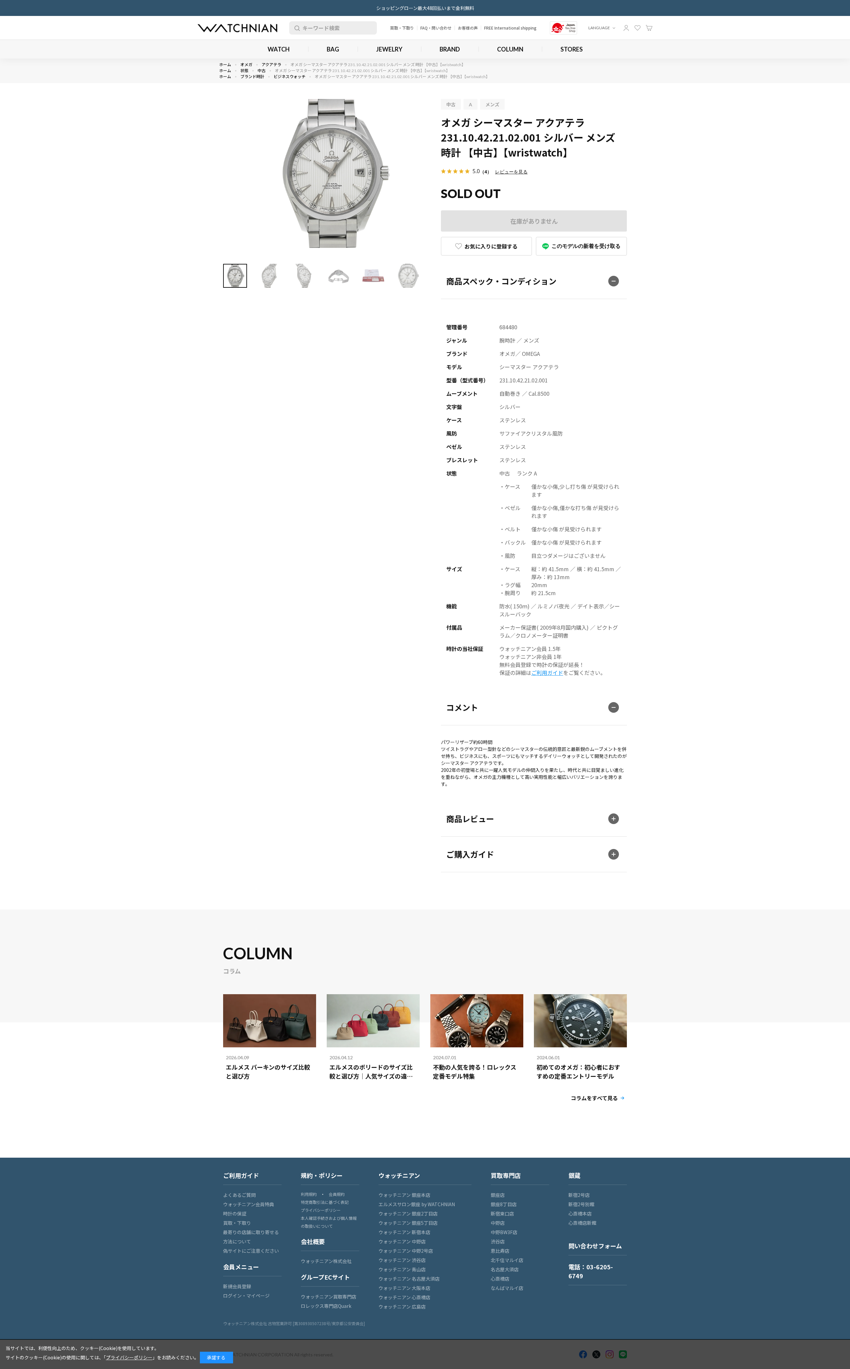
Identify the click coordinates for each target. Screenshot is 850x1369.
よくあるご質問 (239, 1195)
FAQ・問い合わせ (436, 28)
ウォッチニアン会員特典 (248, 1204)
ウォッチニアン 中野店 (402, 1241)
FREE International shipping (510, 28)
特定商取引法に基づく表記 (325, 1202)
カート (649, 28)
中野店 (498, 1222)
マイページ (626, 28)
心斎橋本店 (580, 1213)
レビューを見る (511, 171)
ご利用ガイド (547, 673)
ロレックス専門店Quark (326, 1306)
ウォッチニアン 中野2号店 (406, 1250)
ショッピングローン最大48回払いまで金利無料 (425, 8)
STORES (571, 49)
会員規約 (337, 1194)
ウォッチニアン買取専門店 (328, 1296)
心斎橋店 (500, 1278)
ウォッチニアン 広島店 (402, 1306)
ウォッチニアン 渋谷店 (402, 1260)
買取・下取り (402, 28)
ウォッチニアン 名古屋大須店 (409, 1278)
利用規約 (309, 1194)
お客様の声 (468, 28)
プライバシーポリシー (321, 1210)
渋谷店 (498, 1241)
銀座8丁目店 (504, 1204)
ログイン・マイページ (246, 1295)
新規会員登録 (237, 1286)
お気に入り (637, 28)
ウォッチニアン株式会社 (326, 1261)
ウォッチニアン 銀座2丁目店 (408, 1213)
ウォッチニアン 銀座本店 (404, 1195)
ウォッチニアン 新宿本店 (404, 1232)
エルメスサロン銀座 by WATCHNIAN (417, 1204)
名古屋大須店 (505, 1269)
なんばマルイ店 (507, 1288)
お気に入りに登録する (491, 246)
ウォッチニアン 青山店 (402, 1269)
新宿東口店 (502, 1213)
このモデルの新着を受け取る (586, 246)
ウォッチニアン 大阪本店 (404, 1288)
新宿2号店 (579, 1195)
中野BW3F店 (504, 1232)
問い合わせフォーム (595, 1245)
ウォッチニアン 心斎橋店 (404, 1297)
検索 (295, 28)
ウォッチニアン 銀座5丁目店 (408, 1222)
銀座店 (498, 1195)
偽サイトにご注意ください (251, 1250)
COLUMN (510, 49)
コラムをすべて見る (594, 1098)
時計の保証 (234, 1213)
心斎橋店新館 (582, 1222)
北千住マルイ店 (507, 1260)
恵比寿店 (500, 1250)
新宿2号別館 (581, 1204)
